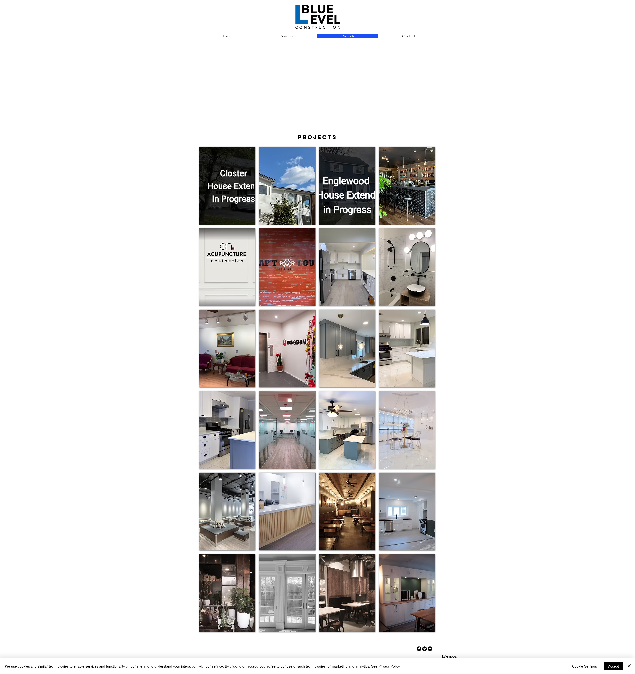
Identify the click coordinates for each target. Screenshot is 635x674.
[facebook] (419, 648)
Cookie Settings (584, 666)
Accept (613, 666)
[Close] (629, 666)
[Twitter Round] (424, 648)
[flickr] (430, 648)
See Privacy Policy (385, 666)
